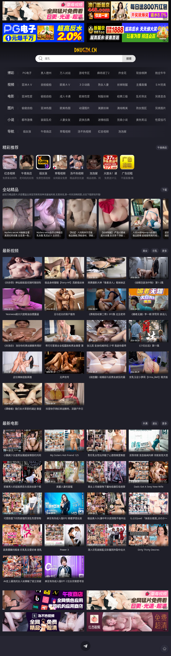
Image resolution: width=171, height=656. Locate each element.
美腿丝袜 (103, 108)
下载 (164, 189)
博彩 (11, 73)
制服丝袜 (103, 96)
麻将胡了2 (103, 73)
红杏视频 (103, 131)
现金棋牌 (141, 73)
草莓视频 (65, 131)
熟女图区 (141, 108)
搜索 (129, 58)
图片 (11, 108)
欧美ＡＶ (65, 84)
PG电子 (27, 73)
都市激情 (27, 120)
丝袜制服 (122, 84)
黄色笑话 (141, 120)
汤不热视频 (84, 131)
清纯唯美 (122, 108)
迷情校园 (103, 120)
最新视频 (11, 250)
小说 (11, 119)
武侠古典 (84, 120)
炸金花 (122, 73)
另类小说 (122, 120)
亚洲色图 (46, 108)
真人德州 (46, 73)
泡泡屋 (122, 131)
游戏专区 (84, 73)
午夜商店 (46, 131)
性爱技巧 (160, 120)
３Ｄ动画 (84, 84)
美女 (145, 250)
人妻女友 (65, 120)
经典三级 (122, 96)
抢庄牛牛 (160, 73)
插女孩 (27, 131)
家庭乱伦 (46, 120)
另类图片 (160, 108)
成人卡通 (65, 96)
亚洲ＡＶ (27, 84)
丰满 (145, 423)
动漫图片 (84, 108)
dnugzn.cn (85, 50)
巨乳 (154, 250)
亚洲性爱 (27, 96)
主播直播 (141, 84)
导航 (11, 131)
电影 (11, 96)
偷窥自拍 (27, 108)
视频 (11, 84)
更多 (164, 250)
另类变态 (160, 96)
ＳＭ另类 (160, 84)
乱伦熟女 (141, 96)
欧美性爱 (84, 96)
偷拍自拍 (46, 96)
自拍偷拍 (46, 84)
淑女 (154, 423)
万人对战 (65, 73)
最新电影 (11, 423)
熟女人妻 (103, 84)
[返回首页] (164, 649)
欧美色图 (65, 108)
